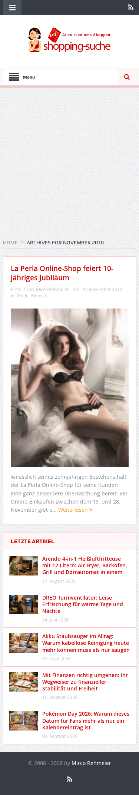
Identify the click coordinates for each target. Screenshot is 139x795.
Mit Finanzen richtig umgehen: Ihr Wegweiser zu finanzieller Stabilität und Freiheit (85, 682)
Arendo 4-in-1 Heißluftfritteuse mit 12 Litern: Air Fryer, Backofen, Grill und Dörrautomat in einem (84, 565)
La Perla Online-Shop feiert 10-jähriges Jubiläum (62, 273)
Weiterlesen (73, 509)
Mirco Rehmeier (52, 289)
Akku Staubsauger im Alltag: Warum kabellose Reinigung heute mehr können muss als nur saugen (86, 643)
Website (39, 295)
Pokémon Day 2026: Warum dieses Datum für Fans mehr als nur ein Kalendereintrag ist (85, 720)
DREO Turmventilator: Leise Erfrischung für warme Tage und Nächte (82, 604)
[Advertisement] (69, 165)
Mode (23, 295)
